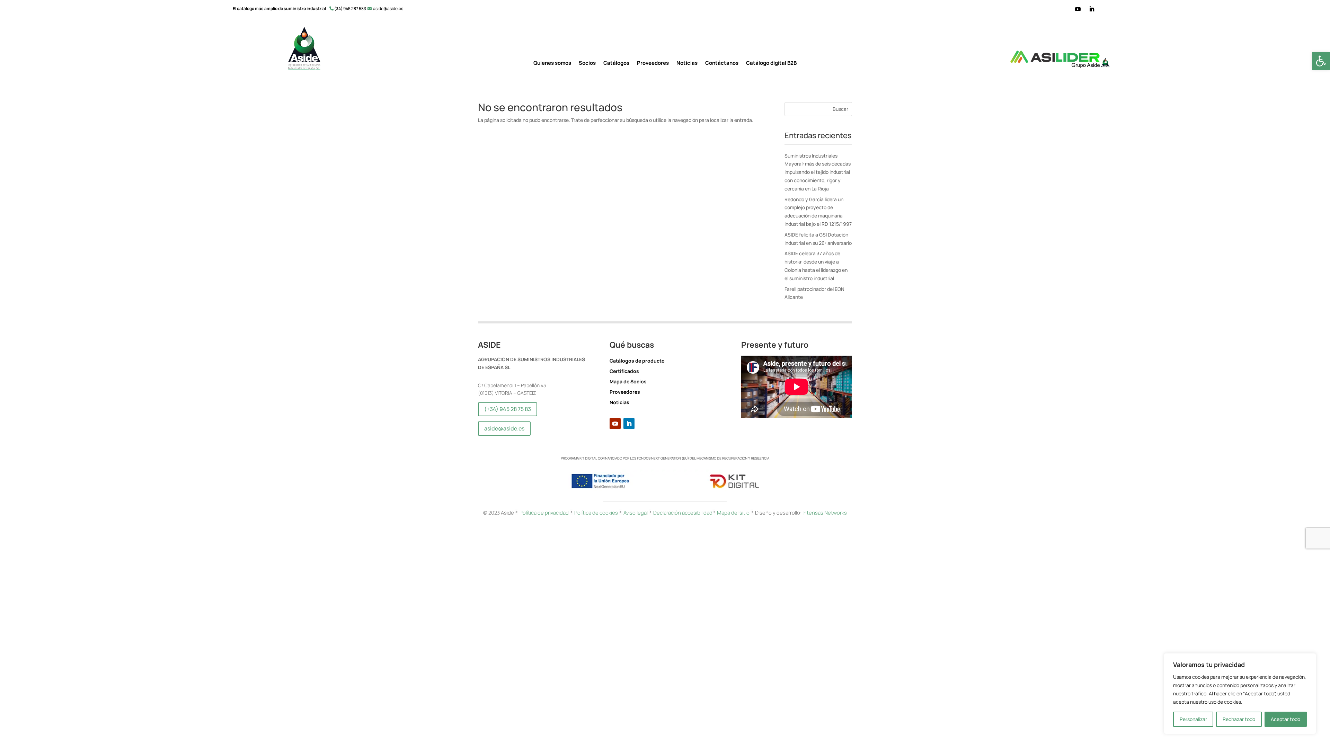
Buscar (840, 109)
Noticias (687, 63)
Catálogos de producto (637, 361)
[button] (1321, 61)
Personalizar (1193, 719)
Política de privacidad (544, 512)
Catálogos (616, 63)
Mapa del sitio (734, 512)
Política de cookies (596, 512)
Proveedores (653, 63)
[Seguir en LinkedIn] (1091, 9)
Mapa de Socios (628, 382)
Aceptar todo (1285, 719)
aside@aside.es (504, 428)
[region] (1240, 693)
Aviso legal (635, 512)
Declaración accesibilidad (682, 512)
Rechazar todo (1239, 719)
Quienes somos (552, 63)
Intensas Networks (824, 512)
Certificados (624, 371)
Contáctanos (721, 63)
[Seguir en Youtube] (1077, 9)
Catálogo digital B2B (771, 63)
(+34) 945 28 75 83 (507, 409)
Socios (587, 63)
